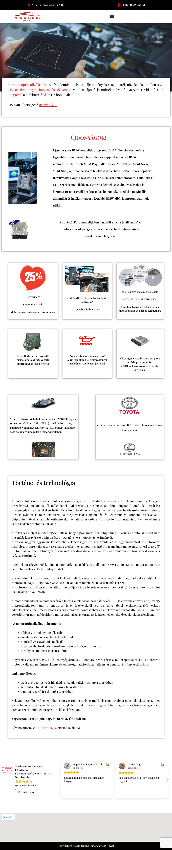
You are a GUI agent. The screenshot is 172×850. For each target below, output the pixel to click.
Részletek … (48, 104)
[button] (112, 16)
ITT (98, 309)
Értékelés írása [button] (26, 792)
